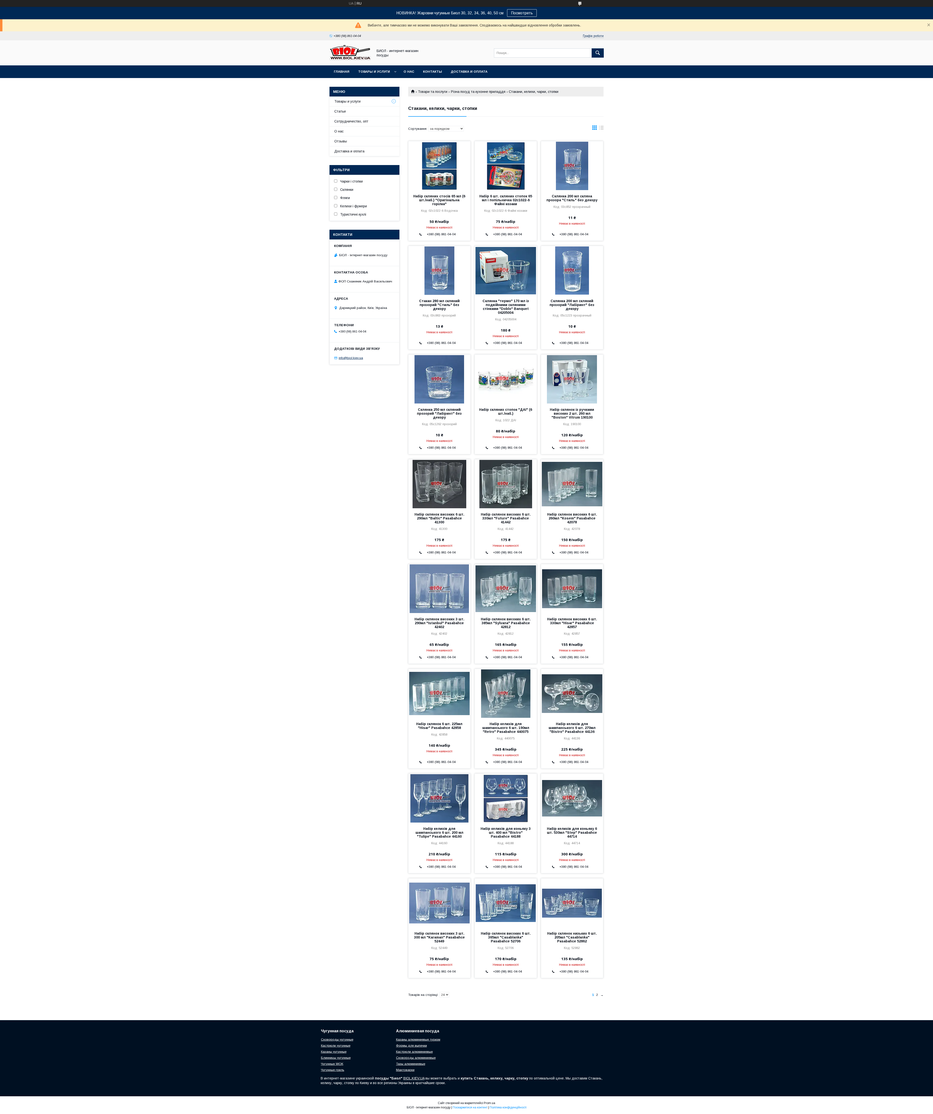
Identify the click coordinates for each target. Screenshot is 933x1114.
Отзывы (340, 141)
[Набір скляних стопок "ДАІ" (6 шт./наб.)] (506, 379)
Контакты (432, 71)
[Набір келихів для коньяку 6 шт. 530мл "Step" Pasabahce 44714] (572, 798)
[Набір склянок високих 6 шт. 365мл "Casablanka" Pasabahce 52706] (506, 902)
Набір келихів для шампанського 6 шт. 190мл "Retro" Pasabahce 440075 (505, 728)
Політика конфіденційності (508, 1107)
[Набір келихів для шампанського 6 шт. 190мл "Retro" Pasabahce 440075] (506, 693)
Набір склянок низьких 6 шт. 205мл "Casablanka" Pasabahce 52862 (572, 937)
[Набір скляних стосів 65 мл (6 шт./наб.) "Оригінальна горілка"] (439, 165)
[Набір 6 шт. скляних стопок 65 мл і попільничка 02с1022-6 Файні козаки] (506, 165)
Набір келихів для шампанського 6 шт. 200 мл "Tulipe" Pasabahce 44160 (439, 832)
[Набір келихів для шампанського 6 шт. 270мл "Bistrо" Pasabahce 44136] (572, 693)
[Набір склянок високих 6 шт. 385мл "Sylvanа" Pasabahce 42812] (506, 588)
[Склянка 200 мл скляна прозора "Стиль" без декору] (572, 165)
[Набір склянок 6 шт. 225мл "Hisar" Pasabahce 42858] (439, 693)
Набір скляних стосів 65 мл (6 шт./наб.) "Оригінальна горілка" (439, 200)
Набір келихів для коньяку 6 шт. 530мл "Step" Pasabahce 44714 (572, 832)
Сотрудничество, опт (351, 121)
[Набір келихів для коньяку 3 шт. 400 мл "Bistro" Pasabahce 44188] (506, 798)
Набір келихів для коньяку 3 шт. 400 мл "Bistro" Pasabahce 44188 (506, 832)
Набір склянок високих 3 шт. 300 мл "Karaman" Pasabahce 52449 (439, 937)
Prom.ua (489, 1103)
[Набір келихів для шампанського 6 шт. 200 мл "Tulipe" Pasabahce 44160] (439, 798)
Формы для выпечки (411, 1045)
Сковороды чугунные (337, 1039)
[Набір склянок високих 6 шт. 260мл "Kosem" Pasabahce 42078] (572, 483)
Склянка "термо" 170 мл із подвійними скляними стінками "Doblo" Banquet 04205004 (506, 307)
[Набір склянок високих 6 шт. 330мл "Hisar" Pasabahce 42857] (572, 588)
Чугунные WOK (332, 1064)
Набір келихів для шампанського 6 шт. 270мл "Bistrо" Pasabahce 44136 (572, 728)
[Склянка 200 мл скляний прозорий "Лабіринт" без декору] (572, 270)
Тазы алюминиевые (410, 1064)
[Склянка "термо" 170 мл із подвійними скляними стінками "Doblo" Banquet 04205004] (506, 270)
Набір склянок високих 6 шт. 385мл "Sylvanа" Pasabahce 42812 (506, 623)
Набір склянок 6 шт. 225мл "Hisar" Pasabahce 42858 (439, 726)
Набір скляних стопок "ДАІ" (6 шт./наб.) (505, 411)
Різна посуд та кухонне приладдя (478, 92)
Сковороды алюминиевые (416, 1058)
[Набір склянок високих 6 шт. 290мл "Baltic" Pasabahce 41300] (439, 483)
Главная (341, 71)
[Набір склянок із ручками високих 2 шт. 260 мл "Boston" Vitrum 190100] (572, 379)
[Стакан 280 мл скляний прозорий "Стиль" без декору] (439, 270)
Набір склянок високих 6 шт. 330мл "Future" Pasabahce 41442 (506, 518)
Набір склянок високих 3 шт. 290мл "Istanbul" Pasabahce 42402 (439, 623)
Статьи (340, 111)
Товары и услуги (374, 71)
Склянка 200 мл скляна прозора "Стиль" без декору (571, 198)
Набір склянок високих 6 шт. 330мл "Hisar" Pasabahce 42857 (572, 623)
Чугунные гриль (332, 1070)
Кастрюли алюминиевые (414, 1051)
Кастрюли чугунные (335, 1045)
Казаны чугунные (333, 1051)
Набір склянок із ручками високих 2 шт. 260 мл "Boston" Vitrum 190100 (572, 413)
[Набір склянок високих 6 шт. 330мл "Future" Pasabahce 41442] (506, 483)
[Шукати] (598, 53)
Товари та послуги (432, 92)
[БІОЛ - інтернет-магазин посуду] (350, 59)
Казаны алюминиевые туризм (418, 1039)
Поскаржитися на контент (470, 1107)
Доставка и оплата (469, 71)
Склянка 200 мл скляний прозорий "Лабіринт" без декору (572, 305)
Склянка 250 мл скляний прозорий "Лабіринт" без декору (439, 413)
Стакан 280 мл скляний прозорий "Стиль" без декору (439, 305)
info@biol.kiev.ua (351, 358)
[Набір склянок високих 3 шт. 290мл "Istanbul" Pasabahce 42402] (439, 588)
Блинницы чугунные (336, 1058)
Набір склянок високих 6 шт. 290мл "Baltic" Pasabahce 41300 (439, 518)
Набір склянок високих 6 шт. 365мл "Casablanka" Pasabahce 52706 (506, 937)
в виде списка (601, 128)
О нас (409, 71)
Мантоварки (405, 1070)
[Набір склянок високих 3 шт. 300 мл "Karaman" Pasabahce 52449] (439, 902)
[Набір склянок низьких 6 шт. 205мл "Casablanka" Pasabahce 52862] (572, 902)
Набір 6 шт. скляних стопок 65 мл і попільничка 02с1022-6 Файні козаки (505, 200)
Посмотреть (522, 13)
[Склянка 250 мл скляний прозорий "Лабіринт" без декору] (439, 379)
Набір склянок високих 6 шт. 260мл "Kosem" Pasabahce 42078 (572, 518)
